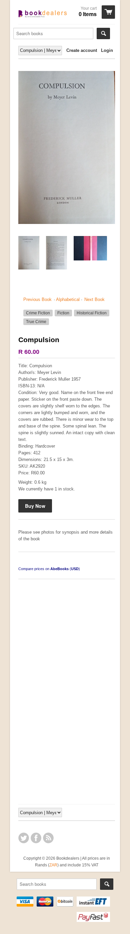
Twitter (23, 838)
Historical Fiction (92, 313)
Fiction (63, 313)
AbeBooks (59, 569)
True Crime (36, 321)
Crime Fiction (38, 313)
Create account (81, 50)
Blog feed (48, 838)
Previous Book (37, 299)
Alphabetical (68, 299)
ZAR (53, 865)
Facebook (36, 838)
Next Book (94, 299)
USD (75, 569)
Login (107, 50)
